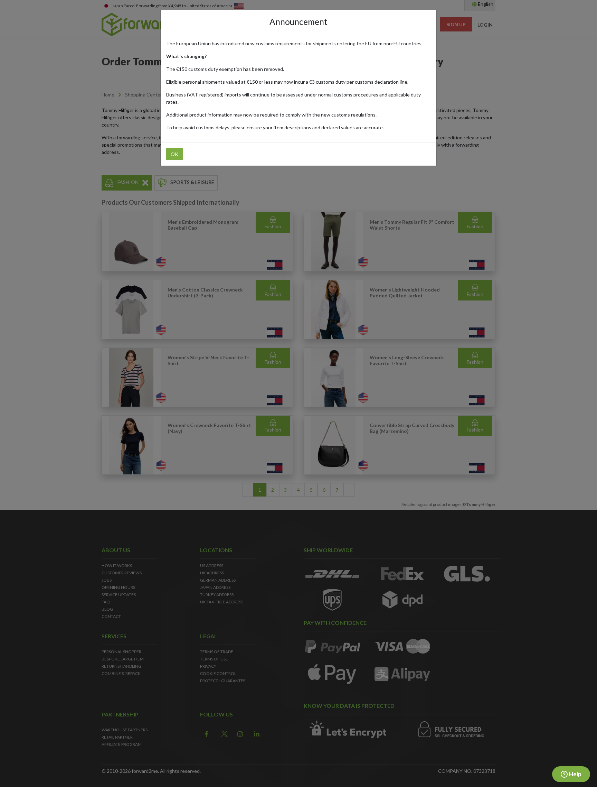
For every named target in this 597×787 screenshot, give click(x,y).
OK (174, 154)
